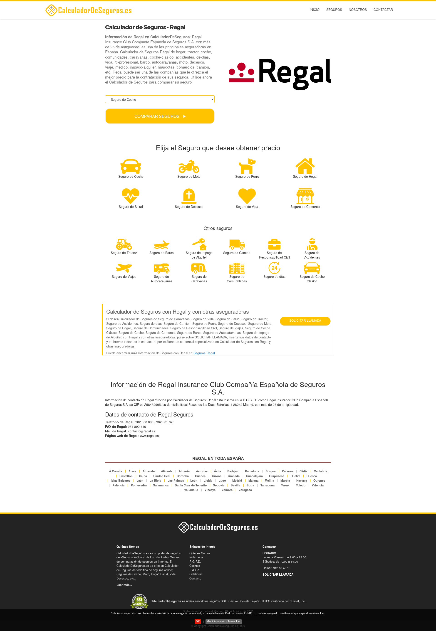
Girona (216, 476)
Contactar (383, 9)
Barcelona (252, 471)
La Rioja (155, 480)
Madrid (237, 480)
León (193, 480)
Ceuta (143, 476)
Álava (132, 471)
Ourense (319, 480)
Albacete (149, 471)
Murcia (285, 480)
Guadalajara (254, 476)
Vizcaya (210, 490)
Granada (234, 476)
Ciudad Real (161, 476)
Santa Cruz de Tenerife (191, 485)
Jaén (140, 480)
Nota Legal (196, 557)
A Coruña (115, 471)
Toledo (300, 485)
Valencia (318, 485)
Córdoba (183, 476)
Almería (184, 471)
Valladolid (191, 490)
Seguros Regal (204, 353)
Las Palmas (176, 480)
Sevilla (235, 485)
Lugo (222, 480)
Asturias (202, 471)
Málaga (253, 480)
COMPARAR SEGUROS (157, 116)
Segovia (218, 485)
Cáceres (287, 471)
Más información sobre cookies (223, 621)
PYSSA (194, 570)
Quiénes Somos (200, 553)
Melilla (269, 480)
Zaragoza (245, 490)
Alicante (166, 471)
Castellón (126, 476)
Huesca (312, 476)
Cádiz (303, 471)
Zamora (227, 490)
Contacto (195, 578)
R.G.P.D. (195, 561)
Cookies (194, 565)
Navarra (301, 480)
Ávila (217, 471)
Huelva (295, 476)
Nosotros (358, 9)
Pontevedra (139, 485)
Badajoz (233, 471)
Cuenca (200, 476)
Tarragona (267, 485)
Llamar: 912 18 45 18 (276, 568)
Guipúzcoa (276, 476)
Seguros (334, 9)
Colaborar (195, 574)
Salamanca (160, 485)
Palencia (118, 485)
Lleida (208, 480)
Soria (250, 485)
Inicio (315, 9)
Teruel (285, 485)
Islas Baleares (120, 480)
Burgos (270, 471)
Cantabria (320, 471)
